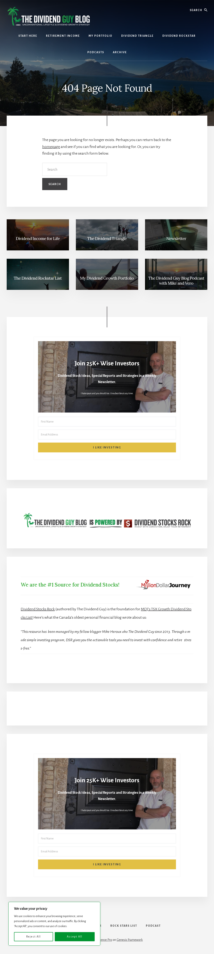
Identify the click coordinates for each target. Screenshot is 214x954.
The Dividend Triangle (107, 238)
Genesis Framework (130, 939)
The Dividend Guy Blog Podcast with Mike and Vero (176, 280)
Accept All (74, 936)
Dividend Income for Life (38, 238)
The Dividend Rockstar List (38, 278)
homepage (51, 147)
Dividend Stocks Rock (38, 609)
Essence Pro (104, 939)
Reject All (33, 936)
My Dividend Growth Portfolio (107, 278)
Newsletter (176, 238)
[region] (54, 924)
